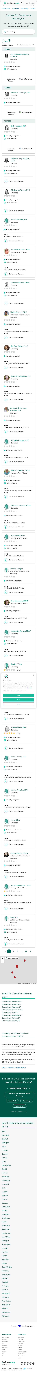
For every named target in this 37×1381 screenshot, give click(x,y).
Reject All (18, 695)
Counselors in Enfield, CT (10, 1012)
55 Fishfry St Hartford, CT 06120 (14, 940)
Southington (6, 1274)
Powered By (14, 1326)
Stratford (5, 1282)
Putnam (4, 1256)
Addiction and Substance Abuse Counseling (19, 1095)
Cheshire (5, 1150)
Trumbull (5, 1290)
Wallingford (5, 1293)
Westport (5, 1308)
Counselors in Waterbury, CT (11, 1007)
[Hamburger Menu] (5, 3)
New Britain (6, 1225)
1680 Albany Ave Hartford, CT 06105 (15, 872)
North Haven (6, 1244)
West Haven (6, 1305)
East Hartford (6, 1165)
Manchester (6, 1207)
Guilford (4, 1192)
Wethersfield (6, 1312)
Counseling (24, 8)
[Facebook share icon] (21, 1364)
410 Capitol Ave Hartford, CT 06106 (14, 270)
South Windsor (7, 1267)
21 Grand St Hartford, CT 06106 (13, 237)
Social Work (12, 1101)
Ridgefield (5, 1259)
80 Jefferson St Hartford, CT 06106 (14, 523)
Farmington (5, 1176)
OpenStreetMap (27, 983)
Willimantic (5, 1316)
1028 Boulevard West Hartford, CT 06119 (16, 427)
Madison (5, 1203)
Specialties (15, 8)
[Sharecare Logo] (13, 3)
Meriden (4, 1210)
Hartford (4, 1199)
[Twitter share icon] (30, 1364)
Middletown (6, 1218)
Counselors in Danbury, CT (11, 1018)
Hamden (5, 1195)
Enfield (4, 1169)
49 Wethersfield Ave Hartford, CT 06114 (16, 457)
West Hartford (6, 1301)
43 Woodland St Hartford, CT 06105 (15, 840)
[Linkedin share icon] (27, 1364)
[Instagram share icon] (24, 1364)
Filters (7, 40)
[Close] (33, 675)
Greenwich (5, 1184)
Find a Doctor (6, 8)
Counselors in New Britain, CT (12, 1015)
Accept (18, 699)
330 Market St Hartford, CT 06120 (14, 588)
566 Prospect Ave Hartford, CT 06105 (15, 618)
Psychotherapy (19, 1106)
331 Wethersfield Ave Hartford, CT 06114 (16, 714)
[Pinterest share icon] (33, 1364)
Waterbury (5, 1297)
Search (22, 3)
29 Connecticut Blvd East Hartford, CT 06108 (17, 807)
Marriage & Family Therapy (18, 1088)
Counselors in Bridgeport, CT (12, 1004)
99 (26, 951)
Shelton (4, 1263)
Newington (5, 1241)
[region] (18, 690)
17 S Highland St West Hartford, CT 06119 (16, 363)
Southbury (5, 1271)
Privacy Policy (29, 687)
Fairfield (4, 1173)
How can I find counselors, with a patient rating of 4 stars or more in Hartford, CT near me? (17, 1045)
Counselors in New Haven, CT (12, 1010)
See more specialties (17, 1112)
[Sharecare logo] (18, 1362)
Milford (4, 1222)
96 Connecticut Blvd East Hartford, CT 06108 (17, 777)
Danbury (5, 1154)
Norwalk (4, 1248)
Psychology (26, 1101)
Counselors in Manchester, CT (12, 1001)
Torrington (5, 1286)
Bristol (4, 1146)
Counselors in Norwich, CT (11, 1021)
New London (6, 1233)
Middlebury (5, 1214)
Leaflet (20, 983)
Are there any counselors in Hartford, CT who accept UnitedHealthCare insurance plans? (17, 1053)
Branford (5, 1139)
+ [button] (2, 958)
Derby (4, 1161)
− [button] (2, 961)
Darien (4, 1158)
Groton (4, 1188)
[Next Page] (30, 951)
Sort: (24, 45)
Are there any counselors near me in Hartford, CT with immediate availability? (17, 1061)
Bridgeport (5, 1143)
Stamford (5, 1278)
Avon (3, 1131)
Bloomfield (5, 1135)
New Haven (6, 1229)
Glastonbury (6, 1180)
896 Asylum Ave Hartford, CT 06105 (15, 651)
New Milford (6, 1237)
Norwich (4, 1252)
